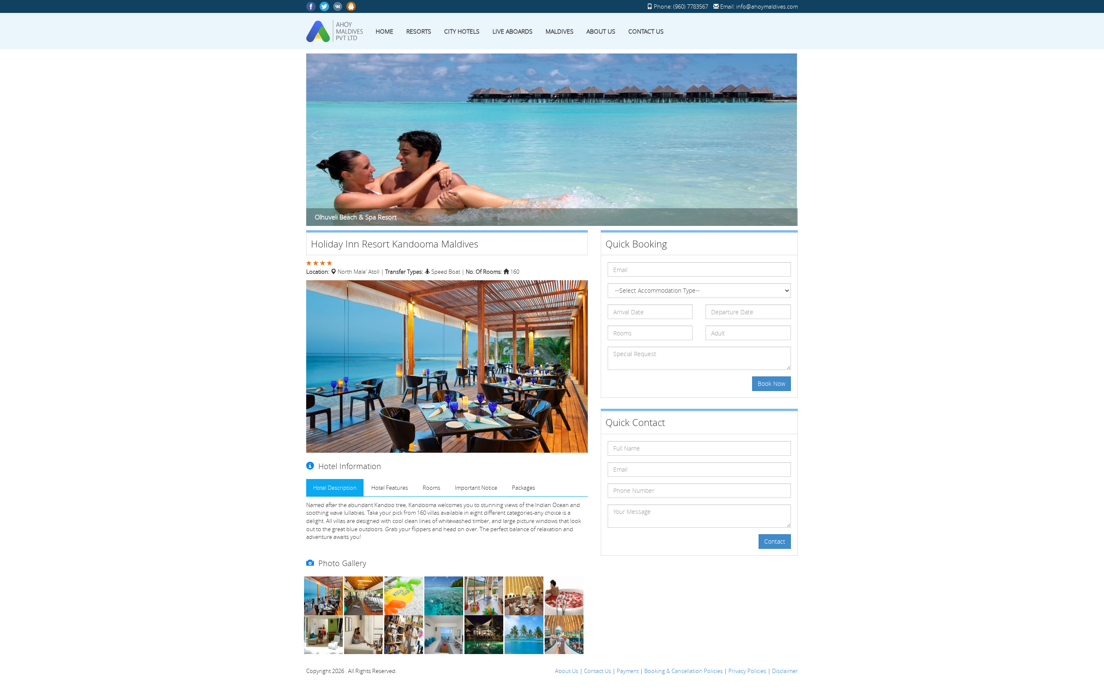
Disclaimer (785, 671)
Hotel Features (389, 488)
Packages (523, 488)
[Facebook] (311, 5)
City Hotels (462, 31)
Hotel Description (335, 488)
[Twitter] (325, 5)
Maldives (560, 31)
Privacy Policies (747, 671)
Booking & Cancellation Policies (683, 671)
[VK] (338, 5)
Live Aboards (512, 31)
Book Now (771, 383)
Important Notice (476, 488)
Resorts (418, 31)
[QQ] (351, 5)
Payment (628, 671)
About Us (600, 31)
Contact (774, 541)
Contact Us (646, 31)
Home (384, 31)
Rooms (431, 488)
